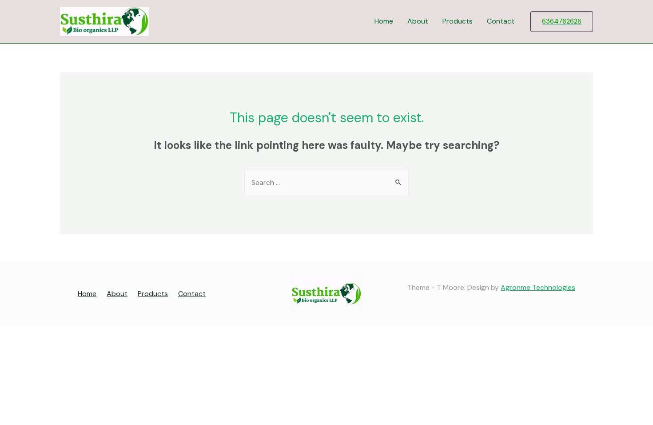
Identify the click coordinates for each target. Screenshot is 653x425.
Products (457, 21)
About (417, 21)
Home (383, 21)
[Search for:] (326, 182)
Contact (500, 21)
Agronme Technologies (538, 287)
